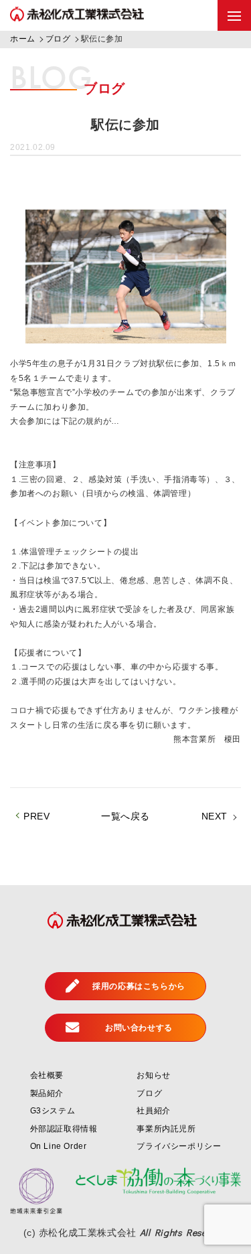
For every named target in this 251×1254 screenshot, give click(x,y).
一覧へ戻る (125, 816)
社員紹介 (153, 1110)
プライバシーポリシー (179, 1146)
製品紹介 (47, 1093)
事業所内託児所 (166, 1128)
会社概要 (47, 1075)
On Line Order (58, 1146)
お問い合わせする (139, 1027)
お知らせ (153, 1075)
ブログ (149, 1093)
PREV (36, 816)
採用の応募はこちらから (138, 986)
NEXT (214, 816)
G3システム (53, 1110)
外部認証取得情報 (64, 1128)
